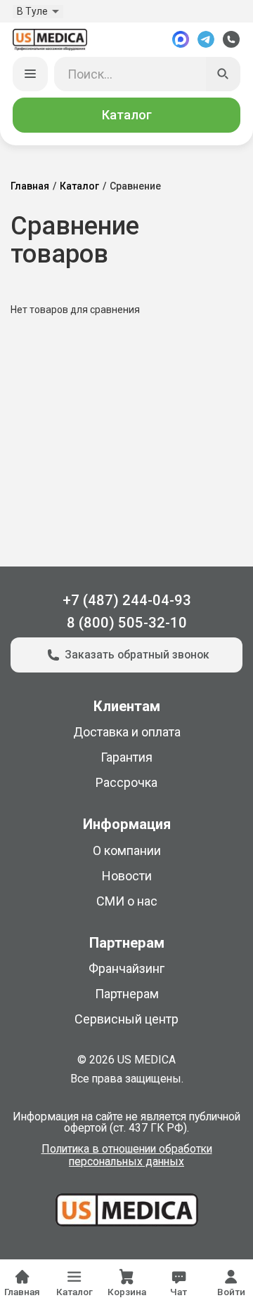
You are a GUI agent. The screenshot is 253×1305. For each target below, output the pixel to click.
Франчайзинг (126, 968)
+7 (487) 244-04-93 (127, 600)
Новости (127, 875)
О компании (127, 850)
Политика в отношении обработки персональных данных (126, 1155)
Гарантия (126, 757)
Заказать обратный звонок (137, 654)
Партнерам (127, 993)
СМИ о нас (126, 901)
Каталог (127, 114)
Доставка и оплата (127, 731)
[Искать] (223, 74)
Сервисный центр (126, 1019)
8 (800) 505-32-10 (127, 622)
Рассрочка (126, 782)
